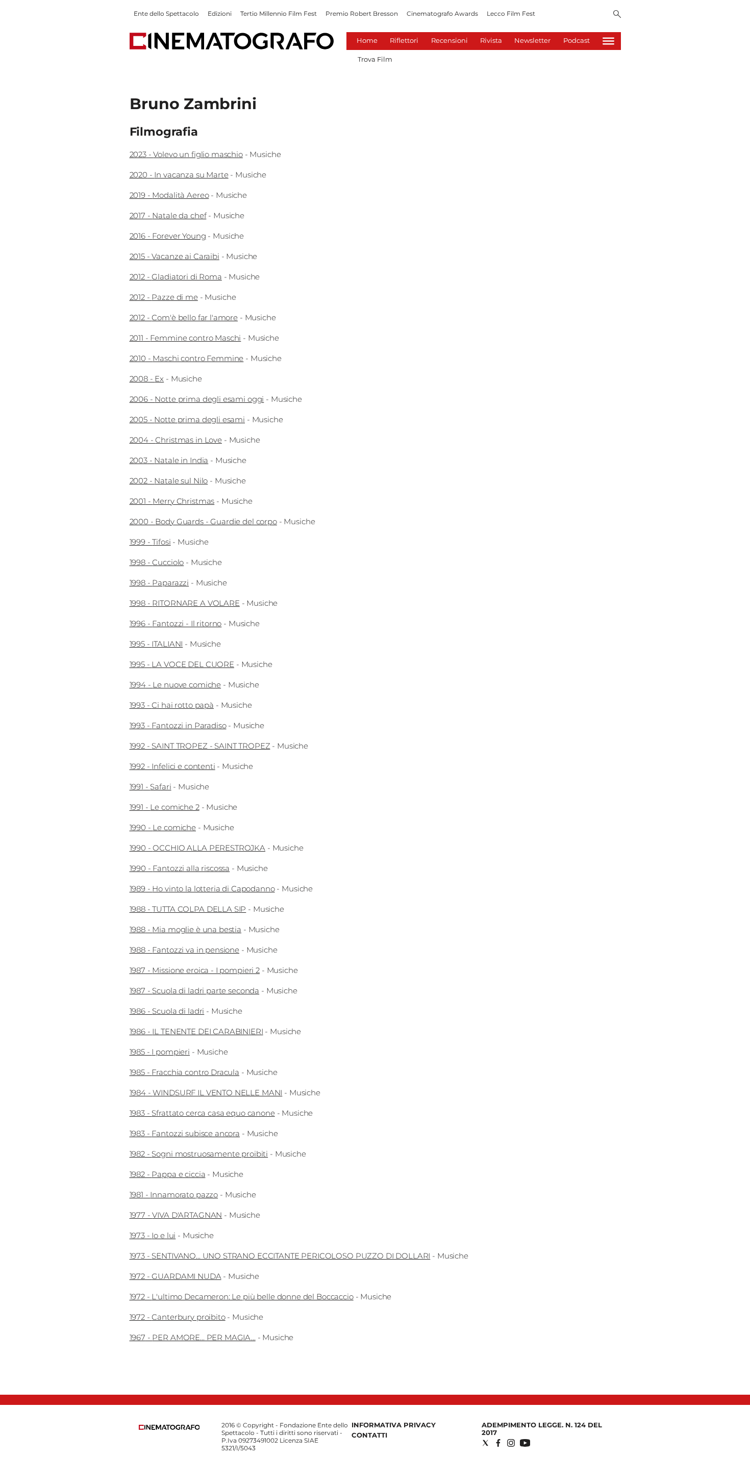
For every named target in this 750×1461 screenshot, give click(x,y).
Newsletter (532, 40)
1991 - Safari (150, 786)
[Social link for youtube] (525, 1443)
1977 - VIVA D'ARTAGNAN (176, 1215)
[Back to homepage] (169, 1427)
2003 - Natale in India (169, 460)
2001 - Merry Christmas (172, 501)
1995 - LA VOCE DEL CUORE (182, 664)
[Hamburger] (608, 41)
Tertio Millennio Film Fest (278, 13)
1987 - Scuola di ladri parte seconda (195, 990)
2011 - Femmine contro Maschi (185, 338)
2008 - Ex (147, 378)
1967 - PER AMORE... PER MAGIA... (193, 1337)
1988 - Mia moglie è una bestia (186, 929)
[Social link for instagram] (511, 1443)
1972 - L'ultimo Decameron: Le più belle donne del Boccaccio (242, 1296)
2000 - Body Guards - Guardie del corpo (203, 521)
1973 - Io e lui (153, 1235)
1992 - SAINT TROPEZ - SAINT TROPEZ (200, 746)
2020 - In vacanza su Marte (179, 175)
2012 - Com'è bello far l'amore (184, 317)
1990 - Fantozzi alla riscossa (180, 868)
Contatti (369, 1435)
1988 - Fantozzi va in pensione (185, 950)
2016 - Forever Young (168, 236)
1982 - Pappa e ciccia (168, 1174)
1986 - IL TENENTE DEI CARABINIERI (196, 1031)
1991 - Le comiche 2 (164, 807)
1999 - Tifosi (150, 542)
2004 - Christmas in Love (176, 440)
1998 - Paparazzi (159, 582)
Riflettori (404, 40)
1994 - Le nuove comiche (175, 684)
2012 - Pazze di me (164, 297)
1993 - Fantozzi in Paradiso (178, 725)
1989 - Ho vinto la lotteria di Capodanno (202, 888)
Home (367, 40)
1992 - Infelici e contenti (172, 766)
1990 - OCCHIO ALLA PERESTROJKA (198, 848)
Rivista (491, 40)
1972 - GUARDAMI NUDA (175, 1276)
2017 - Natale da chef (168, 215)
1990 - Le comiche (163, 827)
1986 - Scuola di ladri (167, 1011)
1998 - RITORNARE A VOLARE (185, 603)
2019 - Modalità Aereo (169, 195)
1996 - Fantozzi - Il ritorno (176, 623)
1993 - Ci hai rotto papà (172, 705)
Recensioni (449, 40)
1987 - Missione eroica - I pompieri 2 (195, 970)
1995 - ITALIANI (156, 644)
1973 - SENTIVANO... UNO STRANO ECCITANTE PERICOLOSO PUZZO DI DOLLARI (280, 1256)
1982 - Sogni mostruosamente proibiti (199, 1154)
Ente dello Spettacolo (166, 13)
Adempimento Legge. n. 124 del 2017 (542, 1429)
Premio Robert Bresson (362, 13)
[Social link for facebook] (498, 1443)
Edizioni (220, 13)
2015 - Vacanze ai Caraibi (174, 256)
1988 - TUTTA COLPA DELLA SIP (188, 909)
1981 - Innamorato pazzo (174, 1194)
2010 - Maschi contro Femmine (187, 358)
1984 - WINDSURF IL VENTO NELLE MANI (206, 1092)
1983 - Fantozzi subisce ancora (185, 1133)
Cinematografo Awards (442, 13)
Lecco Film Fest (511, 13)
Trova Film (375, 59)
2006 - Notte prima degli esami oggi (197, 399)
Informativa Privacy (394, 1425)
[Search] (617, 14)
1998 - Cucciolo (157, 562)
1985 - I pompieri (160, 1052)
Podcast (576, 40)
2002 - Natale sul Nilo (169, 480)
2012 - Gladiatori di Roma (176, 276)
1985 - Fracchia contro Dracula (185, 1072)
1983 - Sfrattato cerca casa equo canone (202, 1113)
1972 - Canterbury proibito (178, 1317)
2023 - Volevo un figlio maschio (186, 154)
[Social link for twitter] (485, 1443)
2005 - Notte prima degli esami (187, 419)
